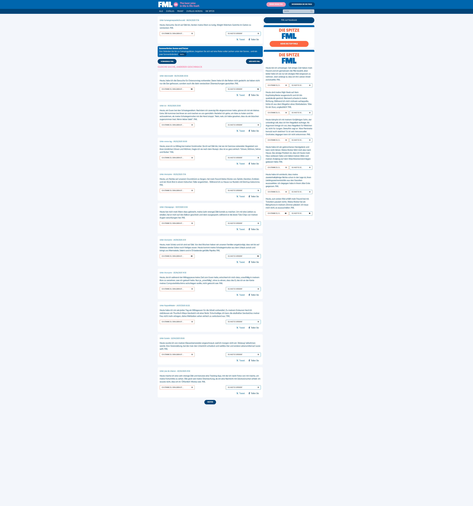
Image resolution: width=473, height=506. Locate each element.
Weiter (210, 402)
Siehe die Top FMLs (289, 44)
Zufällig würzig (194, 11)
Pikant (180, 11)
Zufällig (170, 11)
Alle (161, 11)
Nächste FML (254, 62)
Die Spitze (210, 11)
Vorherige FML (167, 62)
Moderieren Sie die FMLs (302, 4)
